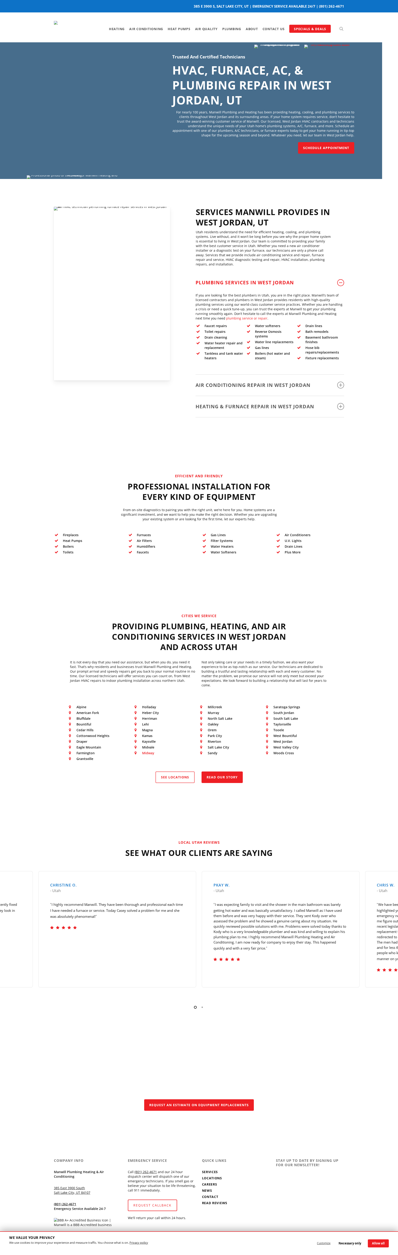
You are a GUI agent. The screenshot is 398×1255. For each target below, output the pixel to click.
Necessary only (350, 1243)
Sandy (212, 753)
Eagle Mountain (88, 747)
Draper (81, 741)
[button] (326, 148)
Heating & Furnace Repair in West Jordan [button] (255, 406)
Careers (209, 1184)
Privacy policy (138, 1243)
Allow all (378, 1243)
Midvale (148, 747)
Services (210, 1172)
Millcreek (215, 707)
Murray (213, 713)
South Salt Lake (285, 718)
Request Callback (152, 1205)
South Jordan (283, 713)
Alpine (81, 707)
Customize (324, 1243)
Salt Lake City (218, 747)
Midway (148, 753)
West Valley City (286, 747)
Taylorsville (282, 724)
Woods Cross (283, 753)
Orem (212, 730)
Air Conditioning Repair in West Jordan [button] (253, 385)
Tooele (278, 730)
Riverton (214, 741)
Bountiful (83, 724)
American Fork (87, 713)
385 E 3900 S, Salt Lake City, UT (221, 6)
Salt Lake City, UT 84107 (72, 1192)
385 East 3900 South (69, 1188)
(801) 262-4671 (331, 6)
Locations (212, 1178)
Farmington (85, 753)
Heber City (150, 713)
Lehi (145, 724)
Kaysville (149, 741)
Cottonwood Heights (92, 736)
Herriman (149, 718)
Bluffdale (83, 718)
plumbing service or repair (246, 318)
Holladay (149, 707)
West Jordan (283, 741)
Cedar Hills (85, 730)
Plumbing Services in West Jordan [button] (245, 282)
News (207, 1190)
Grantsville (84, 759)
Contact (210, 1197)
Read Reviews (214, 1203)
